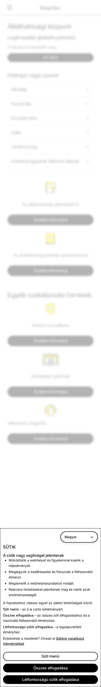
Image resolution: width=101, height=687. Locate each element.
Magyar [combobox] (71, 537)
